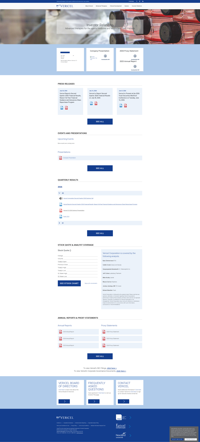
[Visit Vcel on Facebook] (139, 1)
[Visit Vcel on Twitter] (136, 1)
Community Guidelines (84, 425)
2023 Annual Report (68, 345)
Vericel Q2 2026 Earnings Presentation (73, 210)
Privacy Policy (190, 439)
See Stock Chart (69, 283)
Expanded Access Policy (93, 422)
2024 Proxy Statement (112, 345)
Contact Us (59, 422)
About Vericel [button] (89, 6)
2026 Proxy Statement (135, 57)
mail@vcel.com (79, 432)
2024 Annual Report (68, 338)
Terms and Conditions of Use (63, 425)
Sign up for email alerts (91, 283)
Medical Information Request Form (98, 425)
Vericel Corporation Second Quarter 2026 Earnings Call (78, 198)
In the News (131, 1)
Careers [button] (127, 6)
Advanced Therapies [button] (101, 6)
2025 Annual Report (135, 67)
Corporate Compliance (68, 422)
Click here (61, 390)
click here (111, 368)
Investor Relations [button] (137, 6)
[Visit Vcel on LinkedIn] (142, 1)
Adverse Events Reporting (80, 422)
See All (100, 121)
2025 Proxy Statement (112, 338)
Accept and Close (177, 439)
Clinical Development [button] (116, 6)
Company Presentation (105, 57)
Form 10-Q (66, 216)
